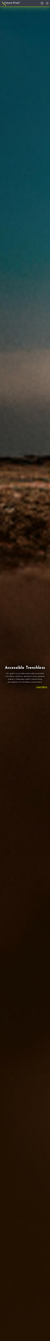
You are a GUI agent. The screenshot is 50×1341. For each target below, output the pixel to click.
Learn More (41, 687)
